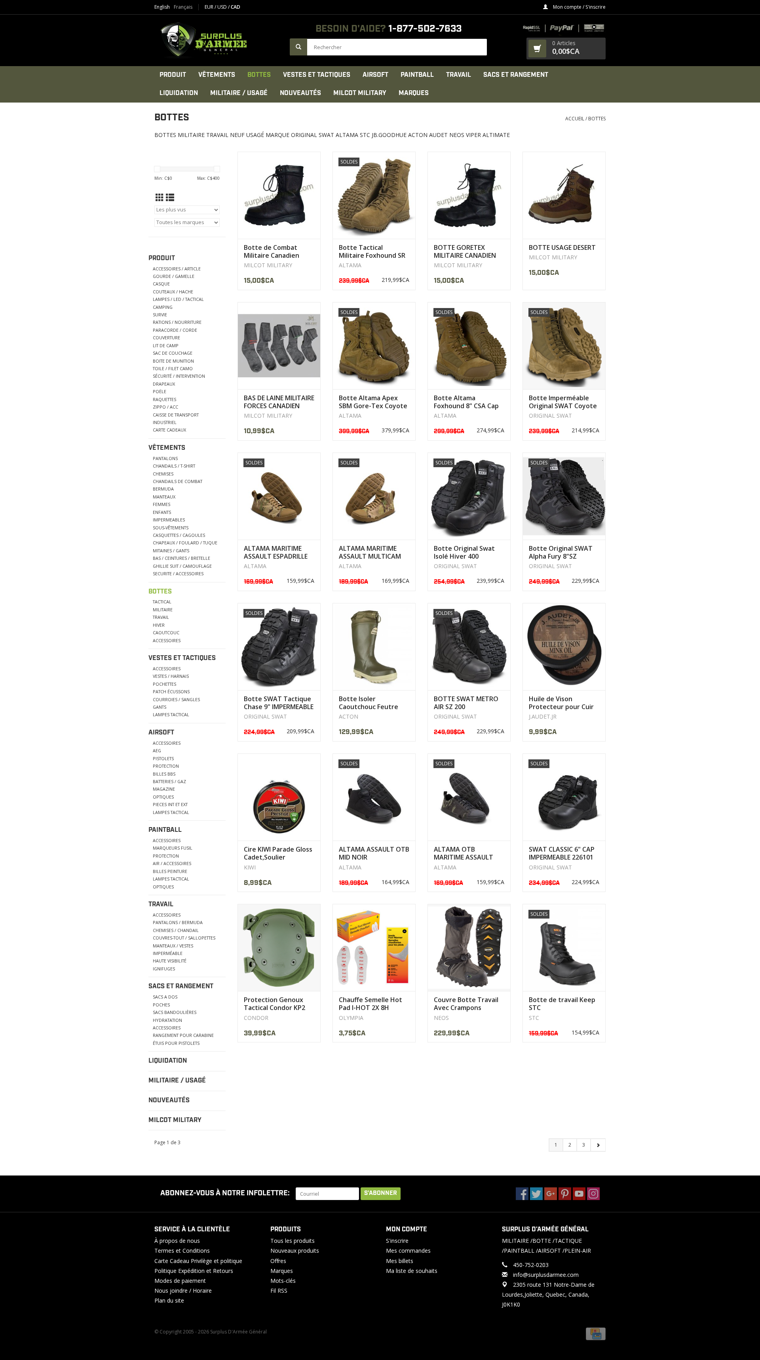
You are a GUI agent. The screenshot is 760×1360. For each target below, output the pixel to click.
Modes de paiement (180, 1280)
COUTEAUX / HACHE (173, 292)
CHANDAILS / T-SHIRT (174, 466)
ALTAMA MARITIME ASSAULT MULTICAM (370, 552)
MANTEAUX (164, 497)
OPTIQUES (163, 797)
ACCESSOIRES (166, 640)
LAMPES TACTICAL (171, 714)
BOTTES (259, 75)
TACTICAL (162, 602)
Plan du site (169, 1300)
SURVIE (160, 315)
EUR (210, 7)
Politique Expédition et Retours (193, 1270)
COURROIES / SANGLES (176, 699)
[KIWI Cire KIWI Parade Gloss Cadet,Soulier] (279, 797)
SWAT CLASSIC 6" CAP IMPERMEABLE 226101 (562, 853)
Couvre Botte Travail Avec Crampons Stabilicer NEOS (466, 1004)
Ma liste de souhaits (411, 1270)
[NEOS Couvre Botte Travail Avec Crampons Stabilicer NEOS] (469, 947)
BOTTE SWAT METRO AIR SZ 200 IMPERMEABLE (466, 703)
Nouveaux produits (294, 1250)
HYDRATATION (167, 1020)
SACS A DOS (165, 997)
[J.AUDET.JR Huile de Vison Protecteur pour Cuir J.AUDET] (564, 646)
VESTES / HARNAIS (171, 676)
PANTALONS (165, 458)
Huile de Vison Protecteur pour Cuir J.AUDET (561, 703)
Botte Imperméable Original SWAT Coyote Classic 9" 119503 (563, 402)
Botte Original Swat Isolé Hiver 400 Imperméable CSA (464, 552)
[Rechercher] (298, 46)
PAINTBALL (417, 75)
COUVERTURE (166, 337)
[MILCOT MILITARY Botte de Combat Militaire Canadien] (279, 195)
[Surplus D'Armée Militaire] (218, 40)
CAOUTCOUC (166, 632)
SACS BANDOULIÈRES (174, 1012)
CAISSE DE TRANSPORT (176, 415)
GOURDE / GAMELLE (173, 276)
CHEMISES (163, 474)
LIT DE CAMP (166, 345)
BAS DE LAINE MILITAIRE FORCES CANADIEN (279, 402)
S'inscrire (397, 1240)
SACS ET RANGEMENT (515, 75)
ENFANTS (162, 512)
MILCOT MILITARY (359, 93)
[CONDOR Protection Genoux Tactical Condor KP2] (279, 947)
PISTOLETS (163, 758)
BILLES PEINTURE (170, 871)
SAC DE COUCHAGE (172, 353)
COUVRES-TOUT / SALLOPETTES (184, 938)
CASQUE (161, 284)
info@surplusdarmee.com (546, 1274)
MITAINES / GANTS (171, 551)
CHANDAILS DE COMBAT (177, 481)
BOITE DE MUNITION (173, 361)
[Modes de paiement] (596, 1333)
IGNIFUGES (164, 969)
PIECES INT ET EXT (170, 804)
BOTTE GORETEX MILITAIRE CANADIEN (465, 251)
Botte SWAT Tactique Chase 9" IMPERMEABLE (279, 703)
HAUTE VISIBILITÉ (169, 961)
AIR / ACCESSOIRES (172, 863)
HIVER (159, 625)
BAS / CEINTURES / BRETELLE (181, 558)
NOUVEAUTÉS (300, 93)
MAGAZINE (164, 789)
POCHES (161, 1005)
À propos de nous (177, 1240)
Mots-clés (283, 1280)
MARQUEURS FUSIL (172, 848)
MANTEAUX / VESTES (173, 946)
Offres (278, 1261)
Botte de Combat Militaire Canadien (271, 251)
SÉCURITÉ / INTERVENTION (179, 376)
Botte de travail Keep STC (562, 1004)
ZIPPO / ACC (165, 407)
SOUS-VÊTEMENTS (170, 528)
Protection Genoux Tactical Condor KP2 (274, 1004)
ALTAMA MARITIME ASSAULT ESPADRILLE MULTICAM (276, 552)
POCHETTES (164, 684)
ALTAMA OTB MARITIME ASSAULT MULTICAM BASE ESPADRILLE (463, 853)
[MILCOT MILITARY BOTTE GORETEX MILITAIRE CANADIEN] (469, 195)
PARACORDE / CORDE (175, 330)
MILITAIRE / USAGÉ (239, 93)
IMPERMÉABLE (167, 953)
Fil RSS (278, 1290)
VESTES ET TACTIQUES (316, 75)
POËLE (159, 391)
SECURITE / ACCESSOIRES (178, 573)
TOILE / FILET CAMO (173, 368)
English (162, 7)
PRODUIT (173, 75)
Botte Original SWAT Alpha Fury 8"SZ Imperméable (561, 552)
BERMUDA (163, 489)
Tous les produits (292, 1240)
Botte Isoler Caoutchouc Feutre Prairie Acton (368, 703)
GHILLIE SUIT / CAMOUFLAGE (182, 566)
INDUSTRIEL (165, 422)
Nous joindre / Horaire (183, 1290)
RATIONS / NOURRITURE (177, 322)
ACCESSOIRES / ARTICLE (177, 269)
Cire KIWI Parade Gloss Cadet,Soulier (278, 853)
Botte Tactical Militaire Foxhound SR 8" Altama (372, 251)
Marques (414, 93)
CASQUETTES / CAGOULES (179, 535)
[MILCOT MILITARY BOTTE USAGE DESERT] (564, 195)
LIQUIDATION (179, 93)
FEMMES (161, 504)
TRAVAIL (458, 75)
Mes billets (399, 1261)
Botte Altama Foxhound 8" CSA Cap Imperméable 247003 (466, 402)
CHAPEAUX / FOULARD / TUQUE (185, 543)
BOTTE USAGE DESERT (562, 247)
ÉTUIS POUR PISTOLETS (176, 1043)
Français (183, 7)
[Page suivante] (598, 1145)
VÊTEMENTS (216, 75)
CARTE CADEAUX (169, 430)
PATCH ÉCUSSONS (171, 691)
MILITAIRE (163, 609)
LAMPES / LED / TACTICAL (178, 299)
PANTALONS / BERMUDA (178, 922)
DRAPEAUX (164, 384)
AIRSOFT (375, 75)
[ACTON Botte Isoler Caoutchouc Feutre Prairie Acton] (374, 646)
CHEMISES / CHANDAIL (176, 930)
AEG (157, 750)
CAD (235, 7)
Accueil (574, 118)
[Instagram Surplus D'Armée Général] (593, 1193)
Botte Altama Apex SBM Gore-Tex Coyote (373, 402)
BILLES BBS (164, 774)
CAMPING (163, 307)
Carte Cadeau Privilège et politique (198, 1261)
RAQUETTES (164, 399)
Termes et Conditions (182, 1250)
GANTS (159, 707)
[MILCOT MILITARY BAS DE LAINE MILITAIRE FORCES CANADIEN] (279, 345)
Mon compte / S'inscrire (579, 7)
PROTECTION (166, 766)
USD (222, 7)
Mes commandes (408, 1250)
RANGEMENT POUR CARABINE (183, 1035)
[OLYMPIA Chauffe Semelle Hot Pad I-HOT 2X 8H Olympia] (374, 947)
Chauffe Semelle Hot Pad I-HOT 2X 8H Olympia (370, 1004)
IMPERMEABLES (169, 520)
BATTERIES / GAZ (169, 781)
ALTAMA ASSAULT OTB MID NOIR (374, 853)
